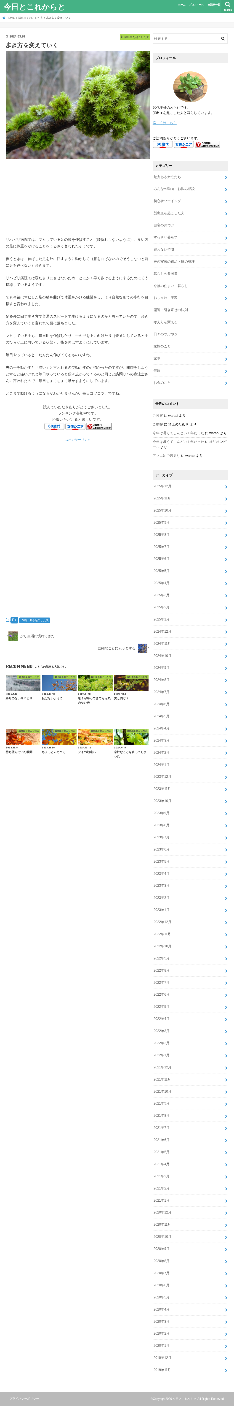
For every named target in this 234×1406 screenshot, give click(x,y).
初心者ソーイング (167, 201)
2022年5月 (162, 1006)
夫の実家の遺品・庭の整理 (174, 261)
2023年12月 (162, 776)
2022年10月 (162, 946)
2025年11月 (162, 498)
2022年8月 (162, 970)
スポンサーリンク (78, 440)
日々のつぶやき (166, 334)
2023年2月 (162, 897)
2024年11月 (162, 643)
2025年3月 (162, 595)
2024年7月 (162, 692)
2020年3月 (162, 1321)
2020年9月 (162, 1249)
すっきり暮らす (166, 237)
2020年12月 (162, 1212)
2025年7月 (162, 547)
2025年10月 (162, 510)
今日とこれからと (34, 6)
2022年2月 (162, 1043)
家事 (157, 358)
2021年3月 (162, 1176)
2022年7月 (162, 982)
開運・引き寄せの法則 (171, 310)
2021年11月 (162, 1079)
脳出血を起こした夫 (36, 620)
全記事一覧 (214, 4)
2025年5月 (162, 571)
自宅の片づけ (164, 225)
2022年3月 (162, 1031)
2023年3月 (162, 885)
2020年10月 (162, 1236)
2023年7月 (162, 837)
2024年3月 (162, 740)
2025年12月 (162, 486)
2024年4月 (162, 728)
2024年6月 (162, 704)
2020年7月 (162, 1273)
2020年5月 (162, 1297)
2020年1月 (162, 1345)
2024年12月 (162, 631)
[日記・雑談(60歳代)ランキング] (99, 426)
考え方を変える (166, 322)
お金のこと (162, 383)
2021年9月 (162, 1103)
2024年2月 (162, 752)
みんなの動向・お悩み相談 (174, 189)
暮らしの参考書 (166, 274)
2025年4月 (162, 583)
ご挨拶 (158, 415)
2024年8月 (162, 680)
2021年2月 (162, 1188)
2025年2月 (162, 607)
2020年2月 (162, 1333)
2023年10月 (162, 801)
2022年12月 (162, 922)
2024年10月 (162, 656)
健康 (157, 370)
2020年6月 (162, 1285)
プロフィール (196, 4)
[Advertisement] (78, 197)
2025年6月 (162, 559)
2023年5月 (162, 861)
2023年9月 (162, 813)
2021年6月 (162, 1140)
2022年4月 (162, 1019)
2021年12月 (162, 1067)
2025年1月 (162, 619)
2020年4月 (162, 1309)
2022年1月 (162, 1055)
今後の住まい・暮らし (171, 286)
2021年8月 (162, 1115)
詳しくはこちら (165, 123)
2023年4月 (162, 873)
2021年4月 (162, 1164)
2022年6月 (162, 994)
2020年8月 (162, 1261)
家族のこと (162, 346)
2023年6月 (162, 849)
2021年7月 (162, 1128)
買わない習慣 (164, 249)
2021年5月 (162, 1152)
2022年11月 (162, 934)
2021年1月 (162, 1200)
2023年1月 (162, 910)
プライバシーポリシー (24, 1398)
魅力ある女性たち (167, 177)
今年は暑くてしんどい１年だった (178, 433)
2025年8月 (162, 534)
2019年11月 (162, 1370)
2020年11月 (162, 1224)
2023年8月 (162, 825)
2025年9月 (162, 522)
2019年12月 (162, 1358)
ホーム (182, 4)
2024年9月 (162, 667)
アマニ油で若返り (166, 456)
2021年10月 (162, 1091)
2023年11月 (162, 789)
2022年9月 (162, 958)
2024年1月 (162, 765)
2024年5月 (162, 716)
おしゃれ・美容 (166, 298)
